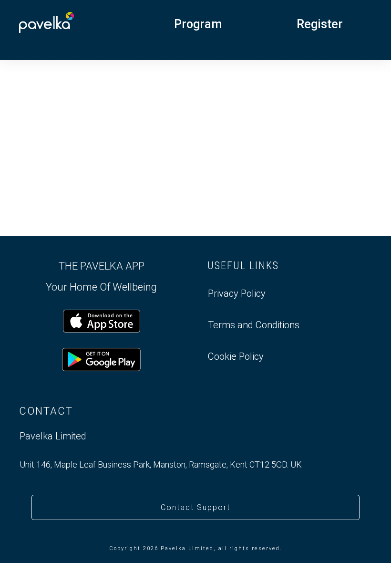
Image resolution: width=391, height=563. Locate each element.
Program (198, 24)
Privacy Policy (237, 293)
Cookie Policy (236, 356)
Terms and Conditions (253, 325)
